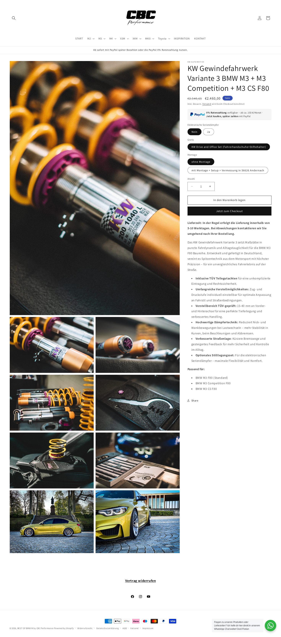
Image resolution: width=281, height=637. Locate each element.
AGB (125, 628)
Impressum (147, 628)
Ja (208, 132)
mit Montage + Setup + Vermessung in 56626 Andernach (228, 170)
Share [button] (194, 400)
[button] (14, 18)
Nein (194, 132)
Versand (206, 103)
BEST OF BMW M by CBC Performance (35, 628)
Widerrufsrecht (85, 628)
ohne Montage (201, 161)
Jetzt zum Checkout (229, 211)
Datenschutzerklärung (107, 628)
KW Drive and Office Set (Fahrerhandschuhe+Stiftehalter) (229, 146)
